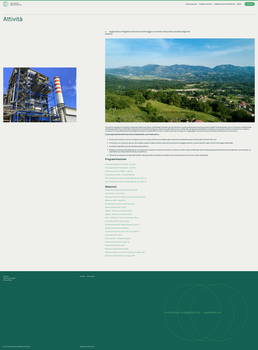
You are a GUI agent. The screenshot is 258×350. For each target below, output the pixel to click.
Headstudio (90, 346)
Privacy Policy (7, 280)
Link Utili (6, 276)
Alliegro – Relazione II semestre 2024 (118, 211)
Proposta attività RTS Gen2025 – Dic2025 (120, 164)
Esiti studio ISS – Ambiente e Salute (118, 238)
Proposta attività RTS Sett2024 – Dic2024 (120, 168)
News (239, 4)
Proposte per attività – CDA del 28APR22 (120, 175)
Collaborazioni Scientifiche (224, 4)
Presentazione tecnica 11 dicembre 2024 (120, 204)
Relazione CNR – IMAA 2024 (115, 200)
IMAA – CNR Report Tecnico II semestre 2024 (121, 218)
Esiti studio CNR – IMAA (113, 235)
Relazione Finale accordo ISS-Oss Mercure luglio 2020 (125, 252)
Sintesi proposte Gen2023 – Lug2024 (119, 171)
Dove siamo (91, 276)
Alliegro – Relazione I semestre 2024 (118, 214)
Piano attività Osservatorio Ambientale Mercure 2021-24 (125, 178)
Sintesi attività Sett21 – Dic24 (115, 207)
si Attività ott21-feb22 (117, 245)
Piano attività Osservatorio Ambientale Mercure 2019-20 (126, 182)
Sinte (107, 245)
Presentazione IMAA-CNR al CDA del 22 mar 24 (122, 224)
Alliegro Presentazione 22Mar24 (117, 228)
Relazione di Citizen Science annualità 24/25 (121, 190)
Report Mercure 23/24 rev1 (115, 193)
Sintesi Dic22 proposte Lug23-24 (117, 242)
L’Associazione (191, 4)
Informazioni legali (9, 278)
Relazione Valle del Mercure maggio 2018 (120, 256)
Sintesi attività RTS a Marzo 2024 (117, 221)
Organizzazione (205, 4)
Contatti (82, 276)
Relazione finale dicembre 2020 (116, 249)
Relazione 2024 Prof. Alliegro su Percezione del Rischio (125, 197)
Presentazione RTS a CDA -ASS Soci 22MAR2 (121, 231)
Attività (249, 4)
